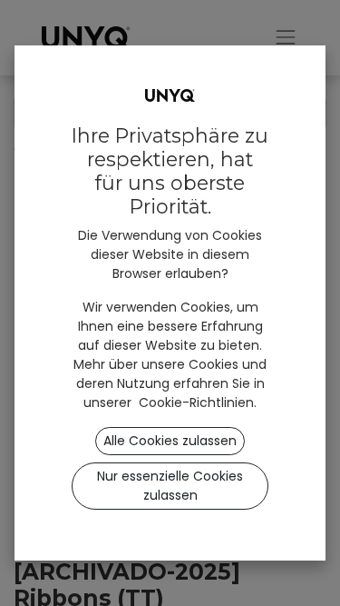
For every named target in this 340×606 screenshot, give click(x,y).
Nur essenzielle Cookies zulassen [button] (170, 485)
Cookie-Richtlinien (196, 402)
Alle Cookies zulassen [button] (170, 441)
